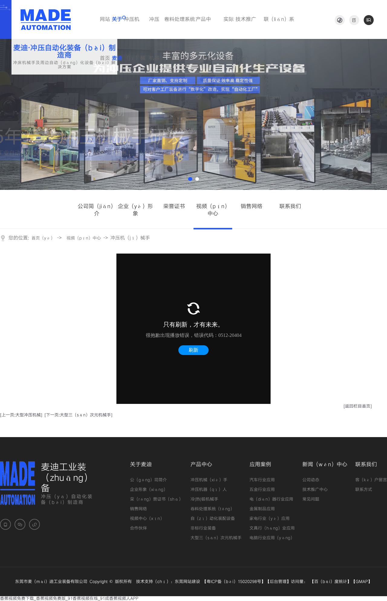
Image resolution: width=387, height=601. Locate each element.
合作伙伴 (138, 528)
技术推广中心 (315, 489)
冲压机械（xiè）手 (208, 480)
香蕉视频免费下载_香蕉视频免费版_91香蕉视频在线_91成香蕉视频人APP (69, 598)
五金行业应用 (262, 489)
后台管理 (278, 581)
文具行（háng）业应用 (272, 528)
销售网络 (138, 509)
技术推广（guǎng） (249, 27)
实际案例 (228, 27)
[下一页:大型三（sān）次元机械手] (78, 415)
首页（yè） (43, 238)
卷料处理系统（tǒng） (179, 27)
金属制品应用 (262, 509)
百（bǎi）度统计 (330, 581)
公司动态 (310, 480)
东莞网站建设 (187, 581)
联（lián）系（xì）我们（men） (279, 27)
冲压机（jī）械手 (134, 27)
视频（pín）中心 (84, 238)
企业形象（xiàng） (148, 489)
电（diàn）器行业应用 (271, 499)
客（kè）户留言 (371, 480)
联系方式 (363, 489)
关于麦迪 (117, 27)
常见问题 (310, 499)
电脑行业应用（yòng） (271, 537)
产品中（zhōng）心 (209, 27)
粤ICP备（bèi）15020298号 (234, 581)
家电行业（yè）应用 (269, 518)
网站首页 (105, 27)
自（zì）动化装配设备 (212, 518)
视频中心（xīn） (147, 518)
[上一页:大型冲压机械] (21, 415)
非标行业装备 (203, 528)
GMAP (362, 581)
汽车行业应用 (262, 480)
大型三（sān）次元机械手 (216, 537)
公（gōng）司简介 (148, 480)
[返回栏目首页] (357, 406)
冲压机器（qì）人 (208, 489)
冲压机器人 (154, 27)
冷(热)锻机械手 (204, 499)
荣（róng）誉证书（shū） (156, 499)
